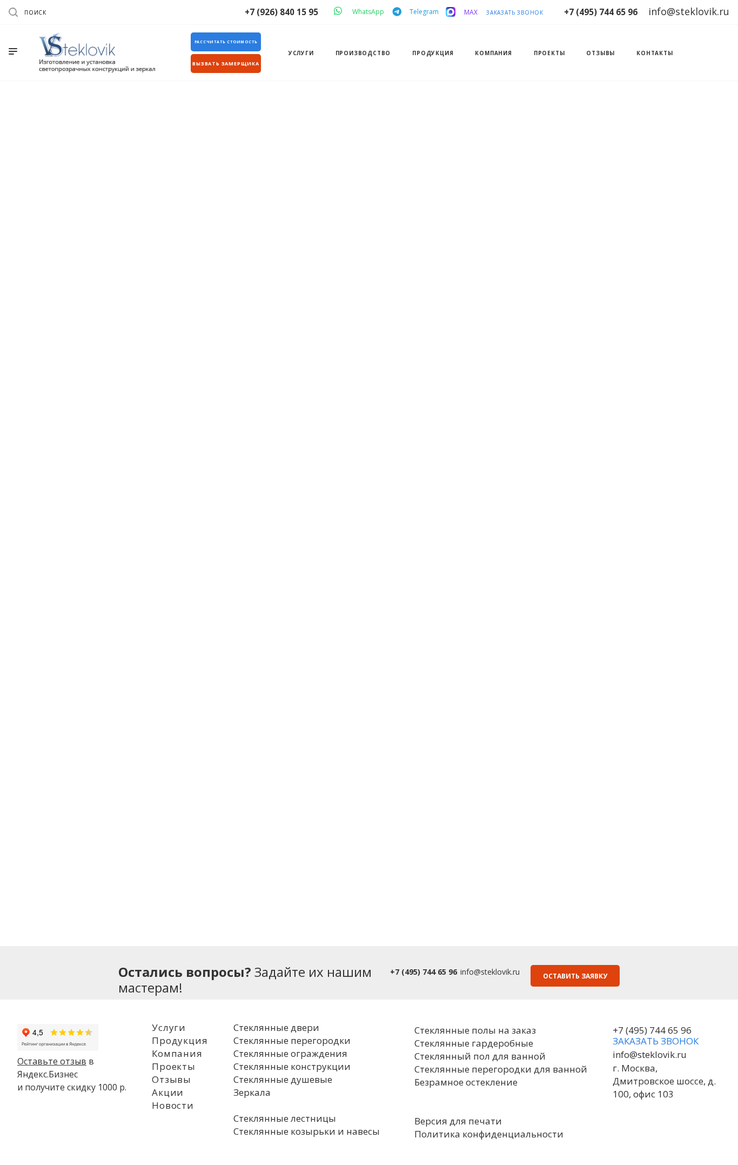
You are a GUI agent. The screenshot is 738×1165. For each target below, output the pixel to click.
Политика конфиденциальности (488, 1134)
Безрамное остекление (466, 1082)
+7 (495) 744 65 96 (601, 11)
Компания (177, 1053)
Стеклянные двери (276, 1027)
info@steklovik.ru (490, 972)
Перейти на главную (369, 368)
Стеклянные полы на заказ (475, 1030)
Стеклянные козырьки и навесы (306, 1131)
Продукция (179, 1040)
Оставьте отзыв (51, 1061)
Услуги (169, 1027)
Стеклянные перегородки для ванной (500, 1069)
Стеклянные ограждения (290, 1053)
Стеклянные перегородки (292, 1040)
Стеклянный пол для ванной (480, 1056)
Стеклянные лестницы (284, 1118)
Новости (173, 1105)
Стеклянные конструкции (292, 1066)
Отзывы (171, 1079)
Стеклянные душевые (282, 1079)
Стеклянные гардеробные (473, 1043)
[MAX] (450, 12)
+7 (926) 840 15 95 (281, 11)
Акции (168, 1092)
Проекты (174, 1066)
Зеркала (252, 1092)
